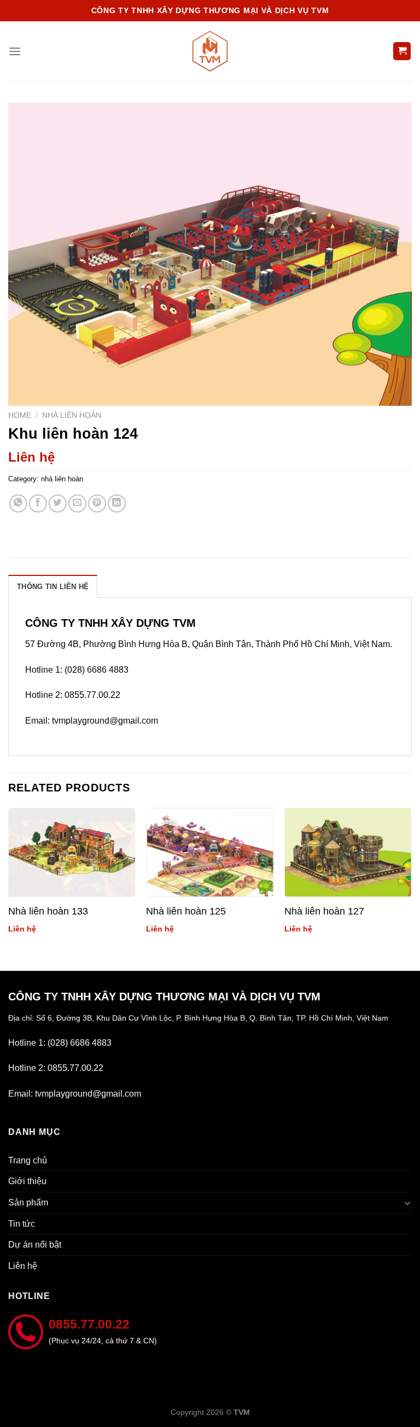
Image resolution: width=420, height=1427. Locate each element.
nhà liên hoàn (71, 415)
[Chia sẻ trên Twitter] (58, 503)
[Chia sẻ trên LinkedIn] (117, 503)
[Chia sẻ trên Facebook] (38, 503)
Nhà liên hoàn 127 (324, 911)
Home (19, 415)
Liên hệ (22, 1266)
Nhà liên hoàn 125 (186, 911)
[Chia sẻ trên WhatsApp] (18, 503)
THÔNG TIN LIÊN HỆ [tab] (53, 587)
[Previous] (9, 880)
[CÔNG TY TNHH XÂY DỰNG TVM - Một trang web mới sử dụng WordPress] (210, 51)
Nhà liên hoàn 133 (48, 911)
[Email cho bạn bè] (77, 503)
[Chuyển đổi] (407, 1202)
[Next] (411, 880)
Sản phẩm (28, 1202)
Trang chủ (27, 1160)
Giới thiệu (27, 1181)
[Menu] (14, 51)
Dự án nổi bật (34, 1244)
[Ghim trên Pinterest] (97, 503)
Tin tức (21, 1223)
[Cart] (402, 51)
